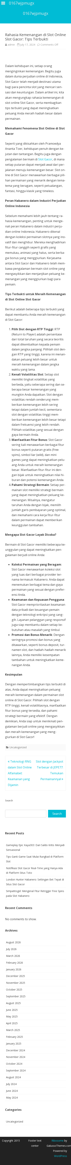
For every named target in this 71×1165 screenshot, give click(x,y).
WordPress (60, 1156)
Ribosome (58, 1140)
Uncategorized (18, 747)
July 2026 (11, 949)
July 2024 (11, 1084)
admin (11, 44)
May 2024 (12, 1097)
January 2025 (13, 1043)
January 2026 (13, 969)
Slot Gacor (45, 159)
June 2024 (12, 1090)
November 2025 (15, 982)
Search (9, 800)
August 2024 (13, 1077)
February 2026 (14, 962)
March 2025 (13, 1030)
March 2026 (13, 956)
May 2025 (12, 1016)
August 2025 (13, 1003)
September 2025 (15, 996)
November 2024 (15, 1057)
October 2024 (14, 1063)
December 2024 (15, 1050)
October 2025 (14, 989)
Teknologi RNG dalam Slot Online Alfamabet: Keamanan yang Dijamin (20, 773)
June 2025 (12, 1010)
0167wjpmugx (35, 13)
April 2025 (12, 1023)
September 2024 (15, 1070)
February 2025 (14, 1036)
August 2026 (13, 942)
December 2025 (15, 976)
